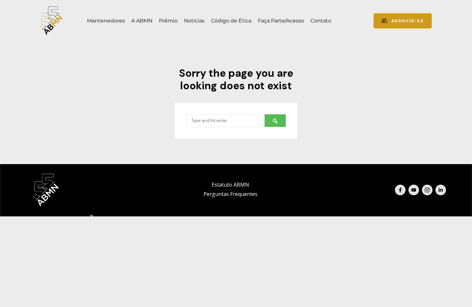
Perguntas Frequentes (231, 193)
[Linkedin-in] (440, 190)
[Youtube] (413, 190)
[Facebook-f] (400, 190)
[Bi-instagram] (427, 190)
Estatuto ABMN (230, 184)
